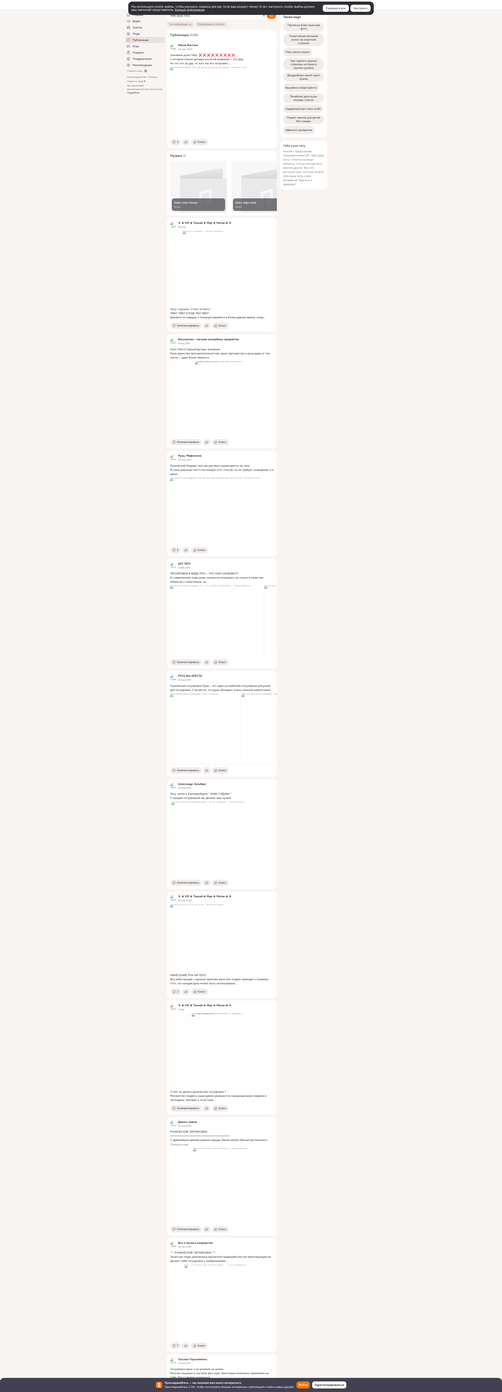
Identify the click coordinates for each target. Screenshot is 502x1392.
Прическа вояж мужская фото (304, 26)
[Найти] (271, 16)
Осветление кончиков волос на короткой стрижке (304, 39)
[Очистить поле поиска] (264, 16)
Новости (132, 81)
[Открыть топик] (222, 59)
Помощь (152, 77)
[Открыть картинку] (217, 620)
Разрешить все (336, 8)
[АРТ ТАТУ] (173, 566)
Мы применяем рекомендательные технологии (144, 89)
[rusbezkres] (173, 678)
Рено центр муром (298, 52)
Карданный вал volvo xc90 (303, 109)
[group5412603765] (173, 458)
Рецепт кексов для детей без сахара (304, 119)
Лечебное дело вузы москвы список (304, 98)
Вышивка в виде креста (301, 87)
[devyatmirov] (173, 1124)
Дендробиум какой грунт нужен (304, 77)
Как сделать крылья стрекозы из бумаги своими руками (303, 64)
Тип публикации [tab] (178, 24)
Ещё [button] (140, 81)
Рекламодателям (136, 77)
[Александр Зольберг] (173, 786)
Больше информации (190, 10)
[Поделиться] (186, 142)
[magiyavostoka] (173, 47)
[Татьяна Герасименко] (173, 1361)
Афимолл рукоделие (299, 130)
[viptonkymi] (173, 225)
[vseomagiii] (173, 1244)
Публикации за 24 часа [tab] (211, 24)
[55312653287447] (173, 341)
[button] (175, 142)
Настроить (360, 8)
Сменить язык (135, 71)
